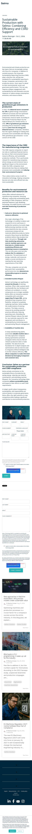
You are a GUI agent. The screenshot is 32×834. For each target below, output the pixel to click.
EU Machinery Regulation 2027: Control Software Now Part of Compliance (15, 726)
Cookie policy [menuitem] (24, 791)
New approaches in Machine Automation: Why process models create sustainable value (16, 598)
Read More (25, 627)
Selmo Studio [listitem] (21, 624)
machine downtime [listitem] (11, 685)
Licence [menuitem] (15, 793)
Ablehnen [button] (20, 831)
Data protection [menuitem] (12, 791)
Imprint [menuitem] (6, 791)
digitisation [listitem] (17, 682)
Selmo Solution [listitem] (9, 624)
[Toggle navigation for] (16, 766)
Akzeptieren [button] (12, 831)
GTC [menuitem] (19, 791)
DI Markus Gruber (11, 603)
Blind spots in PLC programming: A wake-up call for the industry (15, 656)
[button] (29, 3)
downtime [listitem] (7, 682)
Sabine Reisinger (8, 36)
